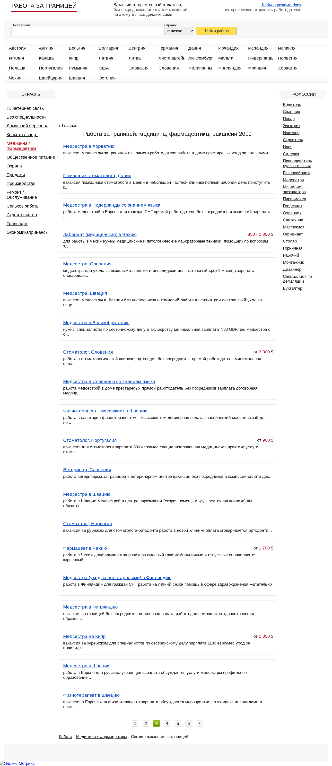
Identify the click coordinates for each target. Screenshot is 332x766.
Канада (46, 58)
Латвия (106, 58)
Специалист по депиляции (297, 279)
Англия (46, 48)
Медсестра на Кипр (84, 636)
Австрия (17, 48)
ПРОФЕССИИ (302, 94)
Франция (257, 68)
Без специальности (26, 117)
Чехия (15, 78)
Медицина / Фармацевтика (21, 146)
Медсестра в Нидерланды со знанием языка (111, 205)
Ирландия (228, 48)
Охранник (292, 213)
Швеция (77, 78)
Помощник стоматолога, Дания (97, 175)
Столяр (290, 241)
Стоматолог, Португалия (90, 440)
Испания (287, 48)
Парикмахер (294, 199)
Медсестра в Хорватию (88, 146)
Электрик (291, 125)
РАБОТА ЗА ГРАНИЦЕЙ (44, 5)
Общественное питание (31, 157)
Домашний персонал (28, 125)
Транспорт (17, 223)
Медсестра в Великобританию (96, 322)
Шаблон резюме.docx (281, 5)
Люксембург (200, 58)
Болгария (108, 48)
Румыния (78, 68)
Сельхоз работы (23, 206)
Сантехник (293, 220)
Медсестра (293, 180)
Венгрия (137, 48)
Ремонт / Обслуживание (22, 195)
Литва (135, 58)
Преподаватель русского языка (297, 163)
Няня (287, 147)
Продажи (16, 174)
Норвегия (287, 58)
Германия (168, 48)
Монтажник (293, 262)
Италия (16, 58)
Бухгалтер (292, 288)
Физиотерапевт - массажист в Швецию (105, 410)
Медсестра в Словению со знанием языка (109, 381)
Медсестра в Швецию (86, 494)
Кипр (74, 58)
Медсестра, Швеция (85, 293)
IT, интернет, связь (25, 108)
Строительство (22, 214)
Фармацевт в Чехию (85, 548)
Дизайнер (292, 269)
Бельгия (77, 48)
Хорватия (287, 68)
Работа (65, 736)
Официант (293, 234)
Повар (289, 118)
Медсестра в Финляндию (90, 606)
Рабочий (291, 255)
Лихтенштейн (171, 58)
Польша (17, 68)
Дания (194, 48)
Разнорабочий (296, 173)
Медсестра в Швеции (86, 665)
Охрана (14, 166)
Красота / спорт (22, 134)
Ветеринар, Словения (87, 469)
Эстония (107, 78)
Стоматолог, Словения (88, 352)
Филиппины (200, 68)
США (104, 68)
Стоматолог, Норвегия (87, 523)
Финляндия (230, 68)
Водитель (292, 104)
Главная (69, 125)
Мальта (225, 58)
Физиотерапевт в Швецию (91, 695)
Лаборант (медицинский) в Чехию (100, 234)
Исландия (258, 48)
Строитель (293, 140)
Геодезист (292, 206)
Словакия (139, 68)
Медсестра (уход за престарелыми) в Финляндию (117, 577)
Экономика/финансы (28, 232)
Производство (21, 183)
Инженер (291, 133)
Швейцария (50, 78)
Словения (168, 68)
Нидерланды (261, 58)
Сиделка (291, 154)
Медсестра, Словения (87, 263)
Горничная (293, 248)
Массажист (293, 227)
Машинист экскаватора (294, 189)
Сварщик (291, 111)
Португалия (51, 68)
